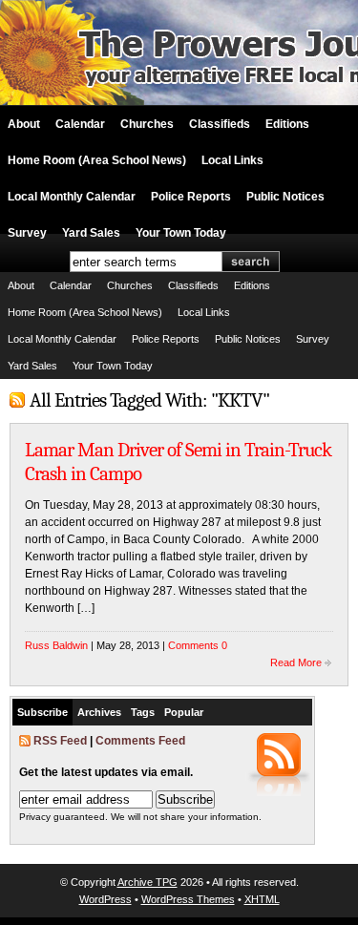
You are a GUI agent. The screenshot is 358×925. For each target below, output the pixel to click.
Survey (27, 233)
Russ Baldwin (56, 645)
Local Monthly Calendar (72, 196)
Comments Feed (140, 740)
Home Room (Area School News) (97, 160)
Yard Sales (91, 233)
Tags (143, 712)
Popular (183, 712)
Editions (287, 124)
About (24, 124)
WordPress (105, 899)
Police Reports (191, 196)
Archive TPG (147, 882)
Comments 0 (197, 645)
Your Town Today (181, 233)
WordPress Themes (188, 899)
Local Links (232, 160)
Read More (296, 662)
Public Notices (285, 196)
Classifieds (219, 124)
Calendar (80, 124)
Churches (147, 124)
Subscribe (42, 712)
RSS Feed (60, 740)
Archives (99, 712)
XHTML (262, 899)
